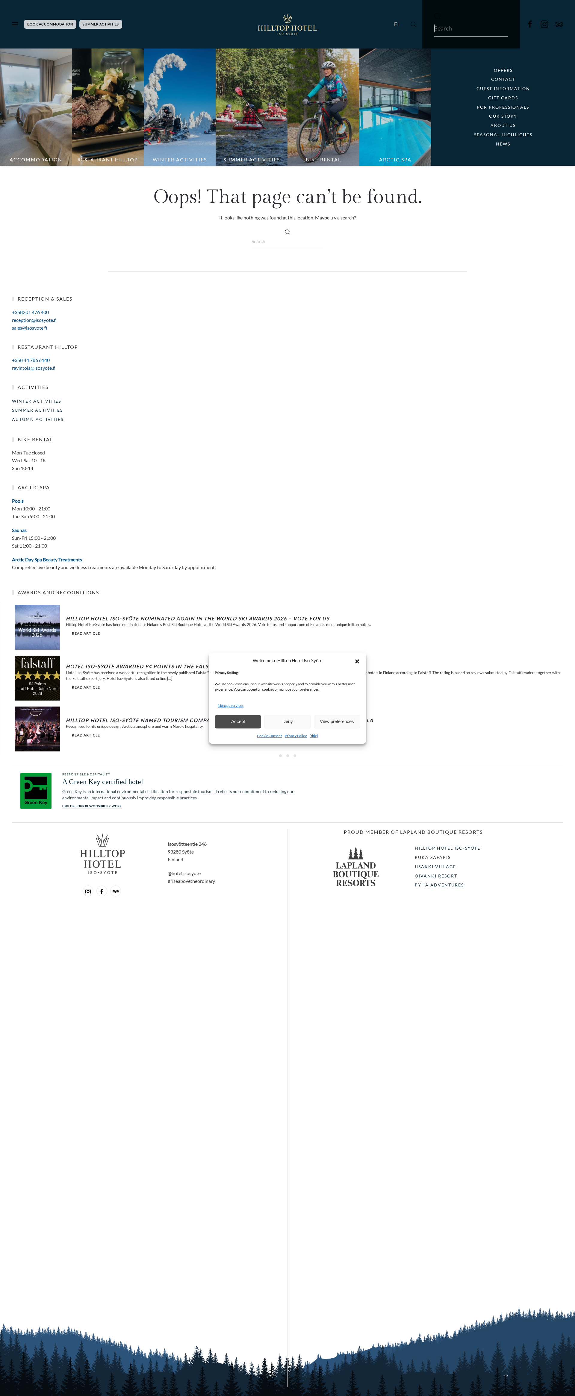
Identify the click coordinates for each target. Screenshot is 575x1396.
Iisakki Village (435, 866)
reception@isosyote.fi (34, 320)
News (503, 143)
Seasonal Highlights (503, 134)
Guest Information (503, 88)
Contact (503, 79)
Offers (503, 70)
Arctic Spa (34, 487)
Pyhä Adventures (439, 884)
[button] (357, 660)
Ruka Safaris (433, 857)
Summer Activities (101, 24)
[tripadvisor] (115, 891)
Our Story (503, 116)
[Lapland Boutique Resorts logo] (355, 866)
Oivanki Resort (436, 875)
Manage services (230, 705)
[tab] (280, 755)
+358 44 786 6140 (31, 360)
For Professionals (503, 107)
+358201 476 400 (30, 312)
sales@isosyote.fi (29, 328)
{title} (314, 735)
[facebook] (530, 24)
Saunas (19, 530)
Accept (238, 721)
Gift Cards (503, 97)
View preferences (337, 721)
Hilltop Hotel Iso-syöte (447, 848)
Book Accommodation (50, 24)
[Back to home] (287, 24)
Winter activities (36, 401)
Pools (18, 501)
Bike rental (35, 439)
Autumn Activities (37, 419)
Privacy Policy (296, 735)
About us (503, 125)
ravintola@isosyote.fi (33, 368)
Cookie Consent (269, 735)
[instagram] (544, 24)
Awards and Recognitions (58, 592)
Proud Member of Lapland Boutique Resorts (413, 832)
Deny (287, 721)
